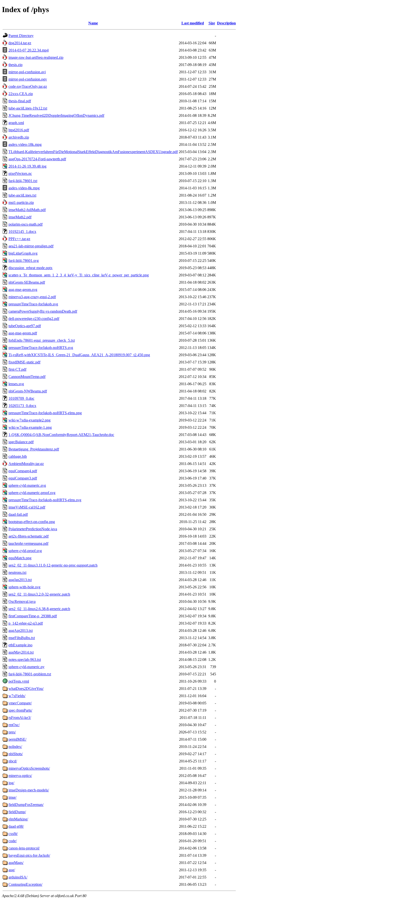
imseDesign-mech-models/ (28, 790)
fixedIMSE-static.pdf (24, 362)
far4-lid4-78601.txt (22, 181)
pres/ (12, 732)
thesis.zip (15, 65)
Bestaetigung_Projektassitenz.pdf (33, 449)
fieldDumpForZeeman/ (26, 805)
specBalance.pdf (21, 442)
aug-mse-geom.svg (22, 290)
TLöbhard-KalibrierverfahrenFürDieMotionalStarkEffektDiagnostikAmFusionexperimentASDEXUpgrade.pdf (93, 152)
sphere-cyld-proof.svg (25, 551)
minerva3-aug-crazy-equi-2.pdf (32, 297)
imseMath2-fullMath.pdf (27, 210)
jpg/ (11, 783)
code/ (12, 841)
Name (93, 23)
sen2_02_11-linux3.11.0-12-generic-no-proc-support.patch (52, 565)
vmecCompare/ (20, 703)
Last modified (192, 23)
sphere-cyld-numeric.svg (27, 485)
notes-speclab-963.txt (24, 659)
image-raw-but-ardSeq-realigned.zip (35, 57)
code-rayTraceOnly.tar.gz (27, 86)
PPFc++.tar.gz (19, 239)
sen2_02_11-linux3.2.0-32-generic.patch (39, 594)
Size (212, 23)
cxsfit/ (13, 834)
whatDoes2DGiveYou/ (26, 688)
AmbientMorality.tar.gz (26, 464)
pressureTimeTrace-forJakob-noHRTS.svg (40, 348)
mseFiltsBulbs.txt (21, 638)
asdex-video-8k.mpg (24, 188)
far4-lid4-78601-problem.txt (29, 674)
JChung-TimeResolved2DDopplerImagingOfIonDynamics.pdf (56, 115)
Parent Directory (21, 36)
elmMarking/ (18, 819)
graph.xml (16, 123)
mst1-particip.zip (21, 202)
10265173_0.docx (22, 406)
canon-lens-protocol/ (24, 848)
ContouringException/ (25, 884)
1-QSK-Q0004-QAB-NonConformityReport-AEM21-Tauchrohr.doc (61, 435)
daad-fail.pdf (18, 514)
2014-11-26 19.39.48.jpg (27, 166)
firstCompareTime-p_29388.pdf (32, 616)
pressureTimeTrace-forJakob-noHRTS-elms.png (45, 413)
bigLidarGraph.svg (22, 253)
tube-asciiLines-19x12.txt (27, 108)
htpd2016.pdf (18, 130)
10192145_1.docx (22, 231)
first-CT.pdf (17, 369)
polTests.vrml (18, 681)
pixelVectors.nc (20, 173)
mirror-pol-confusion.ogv (27, 79)
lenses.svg (16, 384)
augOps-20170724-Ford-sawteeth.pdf (37, 159)
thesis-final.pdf (19, 101)
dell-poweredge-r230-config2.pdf (33, 319)
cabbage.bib (17, 456)
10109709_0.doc (21, 398)
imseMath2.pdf (19, 217)
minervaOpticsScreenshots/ (29, 768)
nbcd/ (12, 761)
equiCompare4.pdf (22, 471)
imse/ (12, 797)
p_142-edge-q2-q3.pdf (25, 623)
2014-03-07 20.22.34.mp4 (28, 50)
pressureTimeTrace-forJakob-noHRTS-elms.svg (44, 500)
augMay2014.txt (21, 652)
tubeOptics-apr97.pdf (24, 326)
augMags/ (15, 863)
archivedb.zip (18, 137)
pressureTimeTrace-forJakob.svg (33, 304)
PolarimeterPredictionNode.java (32, 529)
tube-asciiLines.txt (22, 195)
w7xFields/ (16, 696)
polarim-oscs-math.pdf (25, 224)
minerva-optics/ (20, 776)
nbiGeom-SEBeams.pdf (26, 282)
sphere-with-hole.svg (24, 587)
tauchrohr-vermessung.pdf (28, 543)
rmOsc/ (14, 725)
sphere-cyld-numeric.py (26, 667)
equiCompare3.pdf (22, 478)
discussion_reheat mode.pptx (30, 268)
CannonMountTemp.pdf (26, 377)
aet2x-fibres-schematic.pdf (28, 536)
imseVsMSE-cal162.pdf (26, 507)
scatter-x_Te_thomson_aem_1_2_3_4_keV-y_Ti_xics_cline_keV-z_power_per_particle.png (78, 275)
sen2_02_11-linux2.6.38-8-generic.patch (39, 609)
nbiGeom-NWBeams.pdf (27, 391)
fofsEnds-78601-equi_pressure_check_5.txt (41, 340)
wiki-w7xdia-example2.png (29, 420)
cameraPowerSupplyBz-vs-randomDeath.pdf (42, 311)
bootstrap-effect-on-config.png (31, 522)
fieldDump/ (17, 812)
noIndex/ (15, 747)
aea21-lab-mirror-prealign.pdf (30, 246)
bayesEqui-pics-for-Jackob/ (29, 855)
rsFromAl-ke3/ (19, 718)
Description (226, 23)
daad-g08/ (16, 826)
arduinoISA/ (17, 877)
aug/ (11, 870)
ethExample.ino (20, 645)
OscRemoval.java (22, 601)
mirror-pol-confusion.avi (27, 72)
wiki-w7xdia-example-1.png (30, 427)
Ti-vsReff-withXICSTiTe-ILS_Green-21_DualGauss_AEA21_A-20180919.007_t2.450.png (79, 355)
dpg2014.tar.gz (19, 43)
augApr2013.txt (20, 630)
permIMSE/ (17, 739)
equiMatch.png (19, 558)
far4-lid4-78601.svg (23, 260)
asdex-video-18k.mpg (25, 144)
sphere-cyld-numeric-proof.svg (31, 493)
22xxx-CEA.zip (20, 94)
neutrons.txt (17, 572)
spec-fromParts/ (20, 710)
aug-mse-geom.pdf (22, 333)
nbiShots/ (15, 754)
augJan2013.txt (20, 580)
